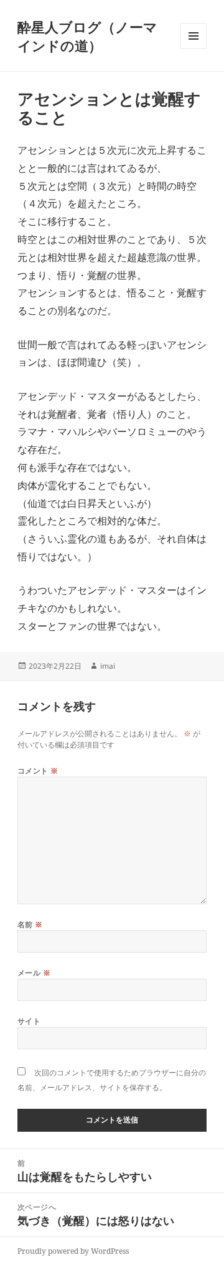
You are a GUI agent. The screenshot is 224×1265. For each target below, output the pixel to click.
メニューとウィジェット (193, 48)
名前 (30, 924)
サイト (28, 1021)
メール (33, 972)
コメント (37, 770)
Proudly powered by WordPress (73, 1251)
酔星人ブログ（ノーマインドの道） (87, 36)
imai (107, 666)
